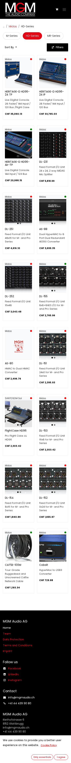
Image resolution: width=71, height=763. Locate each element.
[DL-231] (52, 144)
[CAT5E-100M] (18, 548)
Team (7, 633)
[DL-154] (18, 480)
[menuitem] (12, 36)
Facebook (14, 668)
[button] (11, 47)
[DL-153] (52, 413)
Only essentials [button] (42, 757)
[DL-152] (52, 480)
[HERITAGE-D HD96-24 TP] (18, 74)
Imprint (7, 651)
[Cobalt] (52, 548)
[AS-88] (52, 212)
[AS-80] (18, 346)
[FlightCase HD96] (18, 413)
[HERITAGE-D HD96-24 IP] (52, 74)
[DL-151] (52, 346)
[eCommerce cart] (56, 9)
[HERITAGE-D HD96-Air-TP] (18, 144)
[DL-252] (18, 279)
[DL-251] (18, 212)
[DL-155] (52, 279)
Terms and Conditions (17, 645)
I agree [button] (61, 757)
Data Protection (13, 639)
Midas (13, 26)
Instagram (15, 680)
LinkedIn (13, 674)
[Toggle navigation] (64, 9)
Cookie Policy (49, 745)
